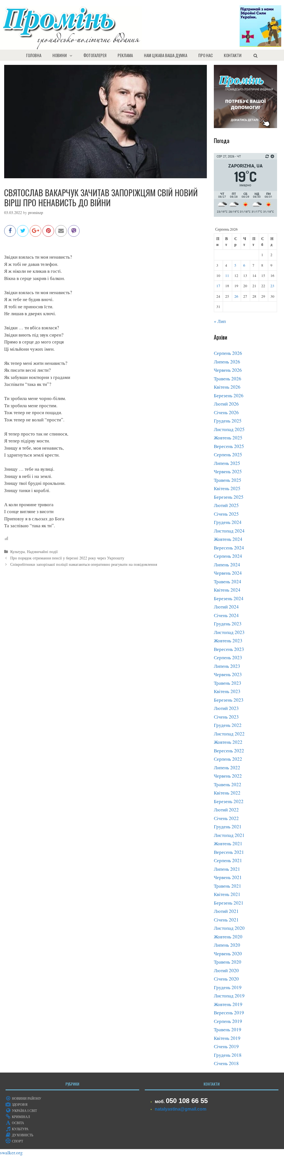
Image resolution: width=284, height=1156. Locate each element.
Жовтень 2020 (228, 936)
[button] (72, 55)
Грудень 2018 (228, 1055)
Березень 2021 (229, 903)
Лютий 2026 (226, 404)
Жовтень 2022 (228, 742)
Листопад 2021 (229, 835)
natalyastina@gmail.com (180, 1109)
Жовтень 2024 (228, 539)
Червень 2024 (228, 573)
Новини (59, 55)
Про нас (205, 55)
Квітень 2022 (227, 793)
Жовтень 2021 (228, 843)
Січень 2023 (226, 717)
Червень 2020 (228, 953)
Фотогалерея (94, 55)
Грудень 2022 (228, 725)
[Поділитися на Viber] (74, 233)
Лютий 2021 (226, 911)
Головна (33, 55)
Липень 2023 (227, 666)
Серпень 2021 (228, 860)
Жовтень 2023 (228, 640)
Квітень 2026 (227, 387)
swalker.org (11, 1152)
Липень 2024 (227, 564)
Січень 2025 (226, 514)
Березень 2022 (229, 801)
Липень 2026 (227, 361)
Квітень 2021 (227, 894)
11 (227, 275)
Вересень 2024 (229, 547)
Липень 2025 (227, 463)
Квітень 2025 (227, 488)
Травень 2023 (227, 683)
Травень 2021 (227, 886)
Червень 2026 (228, 370)
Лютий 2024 (226, 607)
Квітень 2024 (227, 590)
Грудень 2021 (228, 826)
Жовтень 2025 (228, 437)
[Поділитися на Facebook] (10, 233)
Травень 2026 (227, 378)
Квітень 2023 (227, 691)
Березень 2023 (229, 700)
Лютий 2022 (226, 809)
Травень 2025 (227, 480)
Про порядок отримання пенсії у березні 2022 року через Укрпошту (67, 558)
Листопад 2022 (229, 733)
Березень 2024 (229, 598)
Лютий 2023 (226, 708)
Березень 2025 (229, 497)
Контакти (233, 55)
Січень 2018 (226, 1063)
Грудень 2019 (228, 987)
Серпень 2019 (228, 1021)
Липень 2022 (227, 767)
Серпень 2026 (228, 353)
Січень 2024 (226, 615)
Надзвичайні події (42, 551)
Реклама (125, 55)
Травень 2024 (227, 581)
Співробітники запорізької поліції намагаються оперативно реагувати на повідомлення (83, 564)
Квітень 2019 (227, 1038)
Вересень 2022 (229, 750)
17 (218, 285)
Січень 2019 (226, 1046)
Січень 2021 (226, 919)
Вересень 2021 (229, 852)
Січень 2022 (226, 818)
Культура (17, 551)
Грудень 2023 (228, 623)
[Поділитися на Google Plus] (35, 233)
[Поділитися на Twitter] (23, 233)
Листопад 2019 (229, 995)
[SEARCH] (255, 55)
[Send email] (61, 233)
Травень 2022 (227, 784)
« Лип (220, 321)
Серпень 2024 (228, 556)
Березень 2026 (229, 395)
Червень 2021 (228, 877)
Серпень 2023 (228, 657)
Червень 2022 (228, 776)
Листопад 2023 (229, 632)
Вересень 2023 (229, 649)
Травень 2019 (227, 1029)
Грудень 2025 (228, 420)
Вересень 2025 (229, 446)
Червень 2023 (228, 674)
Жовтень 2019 (228, 1004)
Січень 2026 (226, 412)
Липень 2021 (227, 869)
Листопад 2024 (229, 531)
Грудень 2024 (228, 522)
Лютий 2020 (226, 970)
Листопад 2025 (229, 429)
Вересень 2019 (229, 1012)
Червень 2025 (228, 471)
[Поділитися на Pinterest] (48, 233)
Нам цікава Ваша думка (165, 55)
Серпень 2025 (228, 454)
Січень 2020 (226, 979)
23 (272, 285)
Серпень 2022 (228, 759)
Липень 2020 (227, 945)
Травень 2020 (227, 962)
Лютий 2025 (226, 505)
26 (236, 296)
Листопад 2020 (229, 928)
